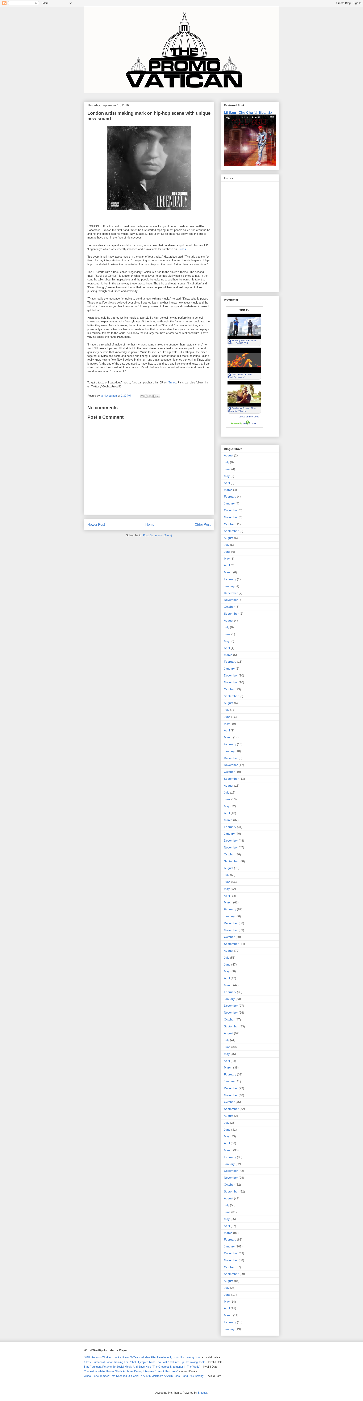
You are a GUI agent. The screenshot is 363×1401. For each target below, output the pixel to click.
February (230, 496)
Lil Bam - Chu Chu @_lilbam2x (248, 112)
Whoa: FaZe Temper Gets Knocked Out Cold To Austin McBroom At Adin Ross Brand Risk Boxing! (144, 1376)
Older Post (202, 524)
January (229, 503)
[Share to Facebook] (154, 396)
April (227, 483)
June (227, 469)
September (231, 531)
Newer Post (96, 524)
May (227, 476)
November (231, 517)
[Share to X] (150, 396)
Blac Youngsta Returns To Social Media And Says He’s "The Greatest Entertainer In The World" (142, 1366)
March (228, 489)
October (229, 524)
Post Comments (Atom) (157, 535)
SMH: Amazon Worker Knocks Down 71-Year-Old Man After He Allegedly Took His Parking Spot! (142, 1357)
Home (149, 524)
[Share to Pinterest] (158, 396)
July (226, 462)
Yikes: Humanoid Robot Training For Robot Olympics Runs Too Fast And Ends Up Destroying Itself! (144, 1362)
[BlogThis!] (146, 396)
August (228, 455)
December (231, 510)
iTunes (182, 249)
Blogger (202, 1392)
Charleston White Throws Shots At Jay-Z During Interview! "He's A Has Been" (131, 1371)
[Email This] (142, 396)
